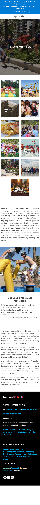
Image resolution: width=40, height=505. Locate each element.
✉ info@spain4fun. (12, 414)
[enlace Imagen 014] (30, 148)
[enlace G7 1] (10, 108)
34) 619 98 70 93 (30, 410)
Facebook (14, 6)
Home (5, 429)
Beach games (8, 454)
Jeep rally (19, 449)
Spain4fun (20, 16)
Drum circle (21, 456)
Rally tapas (32, 454)
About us (13, 429)
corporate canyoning (25, 452)
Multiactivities (9, 456)
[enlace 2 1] (30, 108)
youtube (6, 468)
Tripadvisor (20, 8)
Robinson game (9, 452)
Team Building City (22, 432)
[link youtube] (12, 477)
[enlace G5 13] (30, 168)
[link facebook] (5, 477)
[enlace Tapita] (10, 128)
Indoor (34, 432)
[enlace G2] (10, 88)
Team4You (33, 6)
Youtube (6, 6)
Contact (7, 435)
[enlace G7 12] (20, 187)
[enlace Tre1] (10, 168)
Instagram (23, 6)
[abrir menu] (3, 16)
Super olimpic (8, 449)
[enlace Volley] (30, 88)
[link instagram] (8, 477)
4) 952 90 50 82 (13, 410)
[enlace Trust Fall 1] (30, 128)
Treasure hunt (20, 454)
